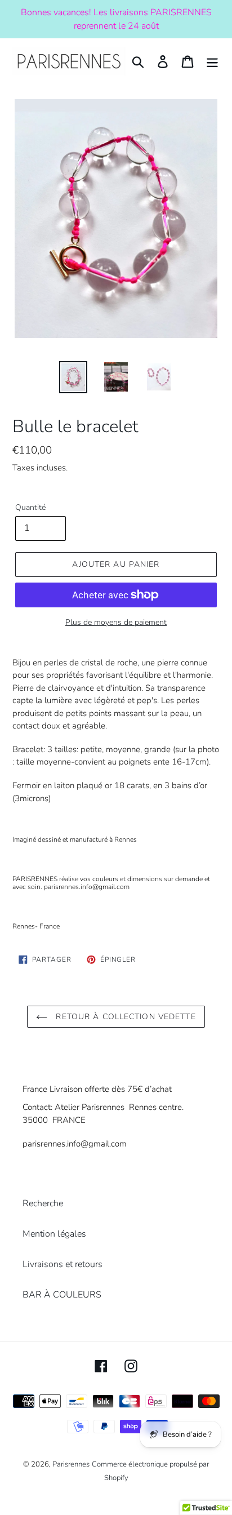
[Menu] (212, 61)
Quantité (30, 507)
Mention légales (54, 1234)
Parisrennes (71, 1464)
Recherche (43, 1203)
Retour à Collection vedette (124, 1016)
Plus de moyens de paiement (116, 622)
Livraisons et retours (62, 1264)
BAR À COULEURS (62, 1295)
